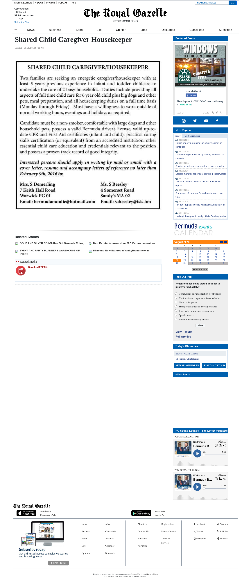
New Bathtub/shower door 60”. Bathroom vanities (124, 243)
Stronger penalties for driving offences (198, 306)
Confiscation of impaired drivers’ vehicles (199, 298)
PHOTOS (50, 2)
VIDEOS (39, 2)
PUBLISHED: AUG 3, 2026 (187, 436)
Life (99, 29)
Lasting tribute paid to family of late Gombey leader (200, 216)
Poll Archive (183, 336)
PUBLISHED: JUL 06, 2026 (187, 470)
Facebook (200, 524)
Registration (167, 524)
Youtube (223, 524)
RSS (73, 2)
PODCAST (63, 2)
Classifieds (196, 29)
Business (55, 29)
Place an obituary (214, 365)
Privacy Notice (168, 531)
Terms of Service (165, 540)
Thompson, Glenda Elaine (187, 358)
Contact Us (143, 531)
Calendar (109, 545)
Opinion (121, 29)
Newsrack (110, 553)
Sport (79, 29)
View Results (183, 331)
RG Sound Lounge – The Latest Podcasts (201, 430)
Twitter (199, 531)
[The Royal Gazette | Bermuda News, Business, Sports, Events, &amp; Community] (125, 13)
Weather (109, 538)
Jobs (144, 29)
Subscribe (225, 29)
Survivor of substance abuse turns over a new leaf (200, 166)
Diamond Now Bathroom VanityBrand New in (121, 250)
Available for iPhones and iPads (48, 513)
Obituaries (168, 29)
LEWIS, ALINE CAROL (187, 353)
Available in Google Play (160, 513)
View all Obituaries (187, 365)
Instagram (201, 538)
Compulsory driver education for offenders (200, 293)
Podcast (223, 538)
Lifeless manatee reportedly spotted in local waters (200, 174)
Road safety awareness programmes (196, 311)
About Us (142, 524)
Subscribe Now (22, 22)
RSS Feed (224, 531)
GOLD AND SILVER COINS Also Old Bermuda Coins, (52, 243)
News (31, 29)
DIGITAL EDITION (23, 2)
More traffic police (188, 302)
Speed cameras (186, 315)
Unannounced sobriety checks (194, 319)
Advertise (142, 545)
